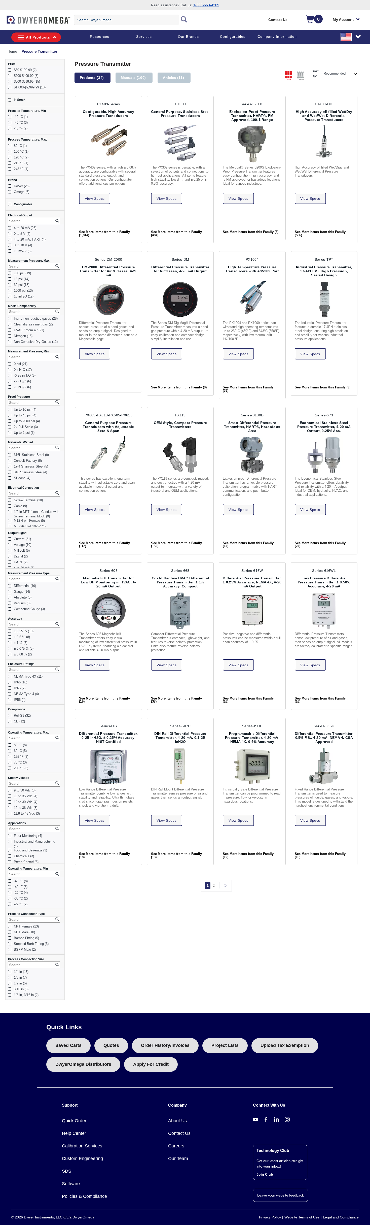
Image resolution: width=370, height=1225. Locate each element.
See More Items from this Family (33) (248, 389)
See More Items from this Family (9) (179, 387)
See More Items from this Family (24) (320, 544)
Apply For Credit (151, 1064)
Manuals (133, 78)
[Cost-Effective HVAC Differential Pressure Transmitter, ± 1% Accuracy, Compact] (180, 611)
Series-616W (252, 571)
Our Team (178, 1158)
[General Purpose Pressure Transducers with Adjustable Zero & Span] (108, 455)
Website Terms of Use (301, 1217)
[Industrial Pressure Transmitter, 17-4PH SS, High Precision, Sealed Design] (324, 299)
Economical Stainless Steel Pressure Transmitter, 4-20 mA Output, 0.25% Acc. (324, 427)
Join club (264, 1174)
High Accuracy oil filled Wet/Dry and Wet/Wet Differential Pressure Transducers (324, 116)
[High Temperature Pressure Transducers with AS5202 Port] (252, 299)
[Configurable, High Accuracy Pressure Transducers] (108, 144)
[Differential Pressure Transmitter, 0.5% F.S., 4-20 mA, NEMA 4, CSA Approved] (324, 766)
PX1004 (252, 259)
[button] (351, 36)
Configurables (232, 37)
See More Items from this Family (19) (104, 700)
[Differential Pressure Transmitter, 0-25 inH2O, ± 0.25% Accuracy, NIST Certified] (108, 766)
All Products (38, 37)
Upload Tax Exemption (285, 1045)
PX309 (180, 104)
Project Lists (225, 1045)
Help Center (74, 1133)
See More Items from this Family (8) (250, 232)
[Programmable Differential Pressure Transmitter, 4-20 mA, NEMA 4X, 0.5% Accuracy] (252, 766)
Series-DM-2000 (108, 259)
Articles (173, 78)
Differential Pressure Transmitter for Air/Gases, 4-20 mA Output (180, 269)
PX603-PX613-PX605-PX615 (108, 415)
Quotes (111, 1045)
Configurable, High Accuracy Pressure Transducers (108, 114)
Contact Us (277, 20)
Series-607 (108, 726)
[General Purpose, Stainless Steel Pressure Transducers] (180, 144)
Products (92, 78)
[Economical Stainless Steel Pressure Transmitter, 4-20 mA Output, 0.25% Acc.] (324, 455)
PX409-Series (108, 104)
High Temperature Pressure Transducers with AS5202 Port (252, 269)
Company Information (277, 37)
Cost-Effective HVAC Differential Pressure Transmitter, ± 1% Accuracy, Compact (180, 582)
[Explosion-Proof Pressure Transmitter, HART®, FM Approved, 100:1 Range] (252, 144)
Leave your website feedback (280, 1195)
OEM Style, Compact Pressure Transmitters (180, 425)
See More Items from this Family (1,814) (104, 233)
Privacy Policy (270, 1217)
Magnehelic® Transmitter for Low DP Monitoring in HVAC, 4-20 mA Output (108, 582)
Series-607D (180, 726)
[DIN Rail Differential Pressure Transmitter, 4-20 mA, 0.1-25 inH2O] (180, 766)
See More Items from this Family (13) (176, 855)
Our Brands (188, 37)
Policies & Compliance (84, 1196)
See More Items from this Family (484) (176, 233)
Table (300, 79)
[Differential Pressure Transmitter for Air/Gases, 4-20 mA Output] (180, 299)
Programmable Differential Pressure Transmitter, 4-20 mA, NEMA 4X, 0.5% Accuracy (252, 738)
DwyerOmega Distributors (83, 1064)
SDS (66, 1171)
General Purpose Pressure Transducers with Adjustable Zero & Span (108, 427)
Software (71, 1183)
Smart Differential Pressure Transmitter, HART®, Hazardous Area (252, 427)
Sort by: (315, 73)
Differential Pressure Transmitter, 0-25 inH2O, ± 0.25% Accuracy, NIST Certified (108, 738)
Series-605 (108, 571)
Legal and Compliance (341, 1217)
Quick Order (74, 1120)
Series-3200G (252, 104)
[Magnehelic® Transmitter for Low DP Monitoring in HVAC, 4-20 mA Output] (108, 611)
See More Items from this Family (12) (248, 855)
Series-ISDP (252, 726)
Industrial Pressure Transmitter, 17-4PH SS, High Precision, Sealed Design (324, 271)
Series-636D (324, 726)
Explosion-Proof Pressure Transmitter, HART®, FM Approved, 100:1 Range (252, 116)
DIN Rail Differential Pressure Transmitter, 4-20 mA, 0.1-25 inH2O (180, 738)
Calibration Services (82, 1145)
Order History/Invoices (165, 1045)
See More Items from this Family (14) (248, 544)
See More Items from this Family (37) (176, 700)
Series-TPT (324, 259)
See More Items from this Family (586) (320, 233)
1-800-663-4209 (206, 5)
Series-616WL (324, 571)
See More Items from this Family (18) (104, 855)
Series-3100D (252, 415)
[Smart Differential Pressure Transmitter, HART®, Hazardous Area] (252, 455)
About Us (177, 1120)
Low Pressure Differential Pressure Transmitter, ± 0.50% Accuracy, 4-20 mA (324, 582)
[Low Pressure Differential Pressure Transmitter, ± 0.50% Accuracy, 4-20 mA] (324, 611)
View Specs (95, 198)
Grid (288, 79)
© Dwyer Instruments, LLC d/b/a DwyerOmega (52, 1217)
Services (144, 37)
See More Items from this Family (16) (248, 700)
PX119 (180, 415)
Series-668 (180, 571)
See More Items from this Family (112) (104, 544)
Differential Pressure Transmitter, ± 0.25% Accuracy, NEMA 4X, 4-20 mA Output (252, 582)
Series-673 (324, 415)
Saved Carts (68, 1045)
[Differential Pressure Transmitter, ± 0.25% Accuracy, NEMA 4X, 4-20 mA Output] (252, 611)
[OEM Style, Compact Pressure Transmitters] (180, 455)
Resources (99, 37)
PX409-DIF (324, 104)
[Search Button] (184, 19)
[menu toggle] (22, 36)
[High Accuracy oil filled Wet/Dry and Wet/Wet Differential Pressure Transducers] (324, 144)
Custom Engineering (82, 1158)
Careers (176, 1145)
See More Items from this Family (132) (176, 544)
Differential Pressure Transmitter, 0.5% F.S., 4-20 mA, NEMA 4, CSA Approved (324, 738)
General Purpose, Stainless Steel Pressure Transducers (180, 114)
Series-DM (180, 259)
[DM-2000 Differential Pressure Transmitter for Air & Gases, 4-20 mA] (108, 299)
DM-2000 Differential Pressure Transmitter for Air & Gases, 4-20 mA (108, 271)
